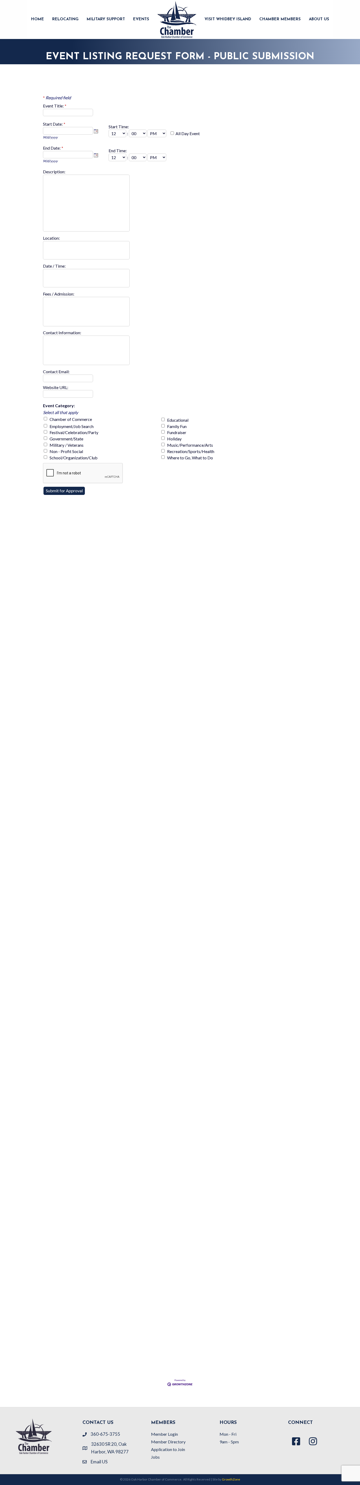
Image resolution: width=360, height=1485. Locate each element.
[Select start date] (96, 131)
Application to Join (168, 1449)
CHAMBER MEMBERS (280, 19)
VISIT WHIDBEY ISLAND (228, 19)
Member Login (164, 1434)
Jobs (155, 1456)
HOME (37, 19)
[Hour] (118, 133)
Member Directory (168, 1441)
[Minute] (138, 133)
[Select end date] (96, 155)
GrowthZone (231, 1479)
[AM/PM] (157, 133)
